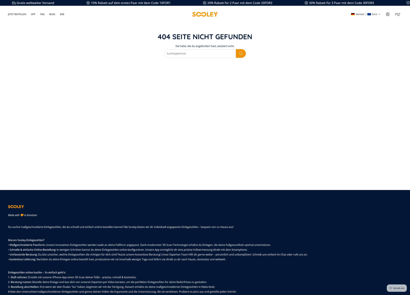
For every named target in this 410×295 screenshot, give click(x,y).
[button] (365, 14)
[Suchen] (241, 53)
